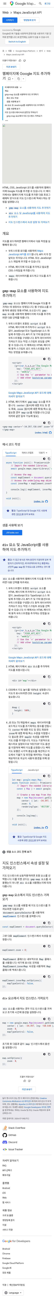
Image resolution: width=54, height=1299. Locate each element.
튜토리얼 (6, 1175)
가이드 (19, 514)
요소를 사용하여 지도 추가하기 (30, 207)
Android (6, 1188)
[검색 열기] (40, 3)
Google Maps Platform (25, 51)
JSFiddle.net (12, 532)
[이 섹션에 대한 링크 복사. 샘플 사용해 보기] (27, 525)
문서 (41, 51)
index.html (41, 432)
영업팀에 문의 (30, 20)
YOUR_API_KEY (32, 368)
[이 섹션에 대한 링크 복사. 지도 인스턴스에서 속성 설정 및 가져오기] (19, 868)
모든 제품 (6, 1273)
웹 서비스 (6, 1202)
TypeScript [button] (10, 452)
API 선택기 (7, 1170)
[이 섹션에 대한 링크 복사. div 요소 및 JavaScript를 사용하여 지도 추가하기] (34, 550)
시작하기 (10, 20)
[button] (27, 852)
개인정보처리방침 (17, 1285)
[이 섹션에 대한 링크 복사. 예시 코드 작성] (23, 445)
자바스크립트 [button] (27, 452)
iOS (4, 1193)
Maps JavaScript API (28, 12)
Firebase (6, 1258)
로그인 (47, 3)
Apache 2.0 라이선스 (27, 1104)
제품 (10, 51)
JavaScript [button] (33, 770)
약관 (4, 1285)
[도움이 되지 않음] (24, 60)
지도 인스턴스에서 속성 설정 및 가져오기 (29, 222)
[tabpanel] (27, 487)
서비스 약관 (7, 1230)
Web (5, 12)
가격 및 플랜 (7, 1215)
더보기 (42, 452)
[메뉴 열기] (5, 3)
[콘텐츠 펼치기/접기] (20, 87)
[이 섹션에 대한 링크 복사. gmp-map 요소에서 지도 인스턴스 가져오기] (11, 899)
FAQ (4, 1165)
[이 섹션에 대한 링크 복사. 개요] (12, 234)
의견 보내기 (11, 66)
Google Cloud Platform (13, 1263)
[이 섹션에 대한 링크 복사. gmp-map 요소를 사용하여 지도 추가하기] (19, 296)
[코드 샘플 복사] (49, 359)
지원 (4, 1225)
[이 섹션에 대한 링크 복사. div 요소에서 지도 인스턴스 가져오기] (5, 1002)
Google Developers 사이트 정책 (37, 1107)
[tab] (11, 452)
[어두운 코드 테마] (44, 359)
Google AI (6, 1268)
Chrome (6, 1253)
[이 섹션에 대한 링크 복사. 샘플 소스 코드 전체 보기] (35, 852)
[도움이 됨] (20, 60)
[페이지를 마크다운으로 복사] (18, 78)
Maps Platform (31, 4)
